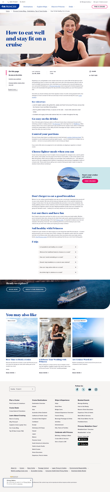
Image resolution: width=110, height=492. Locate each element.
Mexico (34, 437)
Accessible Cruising (36, 471)
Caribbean (35, 422)
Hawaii (34, 431)
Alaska (34, 406)
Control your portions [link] (15, 79)
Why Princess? (13, 422)
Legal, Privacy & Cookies (59, 468)
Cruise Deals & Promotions (17, 411)
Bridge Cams (59, 409)
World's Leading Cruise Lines (19, 471)
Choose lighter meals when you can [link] (17, 84)
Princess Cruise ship (55, 86)
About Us (13, 468)
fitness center (59, 220)
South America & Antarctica (40, 443)
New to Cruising (14, 419)
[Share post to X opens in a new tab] (83, 389)
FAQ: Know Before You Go (85, 419)
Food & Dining (59, 416)
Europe (34, 425)
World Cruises (36, 449)
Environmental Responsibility (78, 468)
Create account (103, 2)
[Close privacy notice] (30, 480)
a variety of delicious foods (74, 137)
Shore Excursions (37, 452)
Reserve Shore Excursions (85, 409)
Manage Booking (83, 403)
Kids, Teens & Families (61, 428)
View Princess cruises (41, 237)
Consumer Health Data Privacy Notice (56, 471)
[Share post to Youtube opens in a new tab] (90, 389)
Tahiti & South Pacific (38, 446)
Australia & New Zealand (39, 413)
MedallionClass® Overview (85, 429)
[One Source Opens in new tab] (14, 477)
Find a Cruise (99, 7)
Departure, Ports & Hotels (39, 455)
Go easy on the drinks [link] (15, 75)
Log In (96, 2)
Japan (34, 434)
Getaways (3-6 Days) (38, 428)
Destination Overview (38, 403)
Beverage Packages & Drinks (63, 419)
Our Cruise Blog (14, 428)
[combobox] (25, 389)
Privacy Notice (27, 482)
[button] (86, 2)
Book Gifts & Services (84, 416)
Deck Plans (58, 406)
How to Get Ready (83, 406)
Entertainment (59, 425)
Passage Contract (43, 468)
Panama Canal (36, 440)
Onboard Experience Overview (64, 413)
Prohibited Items (82, 422)
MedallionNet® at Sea (84, 432)
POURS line (77, 124)
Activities (57, 422)
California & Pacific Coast (39, 416)
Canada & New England (39, 419)
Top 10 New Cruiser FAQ (16, 431)
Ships (56, 403)
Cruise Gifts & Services (61, 439)
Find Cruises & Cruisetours (17, 403)
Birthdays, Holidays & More (63, 436)
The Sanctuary (56, 124)
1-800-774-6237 (13, 2)
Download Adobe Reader (78, 471)
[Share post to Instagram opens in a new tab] (96, 389)
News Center (31, 468)
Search (23, 2)
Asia (33, 409)
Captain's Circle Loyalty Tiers (17, 425)
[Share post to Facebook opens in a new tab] (77, 389)
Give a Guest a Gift (60, 442)
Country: (13, 389)
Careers (22, 468)
